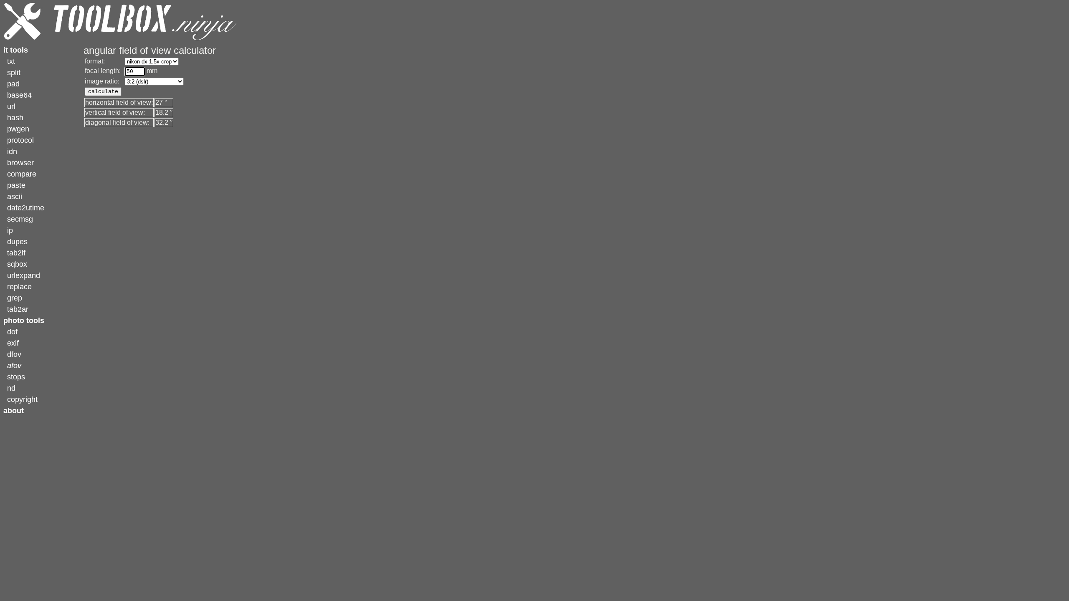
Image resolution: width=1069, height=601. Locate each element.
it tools (15, 50)
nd (11, 388)
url (11, 106)
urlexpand (23, 275)
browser (20, 163)
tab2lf (16, 253)
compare (21, 174)
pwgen (18, 129)
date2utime (25, 208)
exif (13, 343)
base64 (19, 95)
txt (11, 61)
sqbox (17, 264)
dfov (14, 354)
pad (13, 84)
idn (12, 151)
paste (16, 185)
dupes (17, 241)
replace (19, 287)
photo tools (23, 320)
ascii (14, 196)
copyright (22, 399)
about (13, 411)
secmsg (20, 219)
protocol (20, 140)
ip (10, 230)
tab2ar (17, 309)
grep (14, 298)
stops (16, 377)
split (13, 72)
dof (12, 332)
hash (15, 118)
